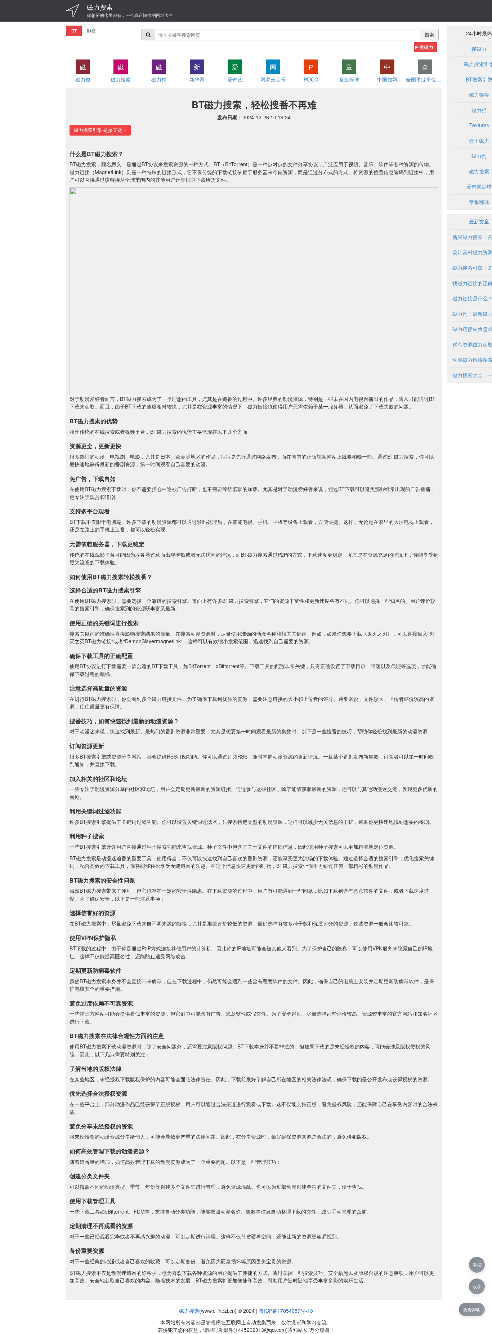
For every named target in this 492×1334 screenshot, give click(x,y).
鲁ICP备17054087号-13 (286, 1310)
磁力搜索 (100, 7)
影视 (91, 30)
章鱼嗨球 (479, 202)
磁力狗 (479, 155)
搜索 (429, 34)
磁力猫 (479, 110)
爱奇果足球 (479, 186)
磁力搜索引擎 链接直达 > (100, 130)
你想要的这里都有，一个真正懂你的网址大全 (130, 15)
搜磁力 (426, 47)
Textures (479, 125)
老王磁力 (479, 140)
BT (74, 30)
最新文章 (479, 221)
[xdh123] (72, 10)
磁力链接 (479, 94)
